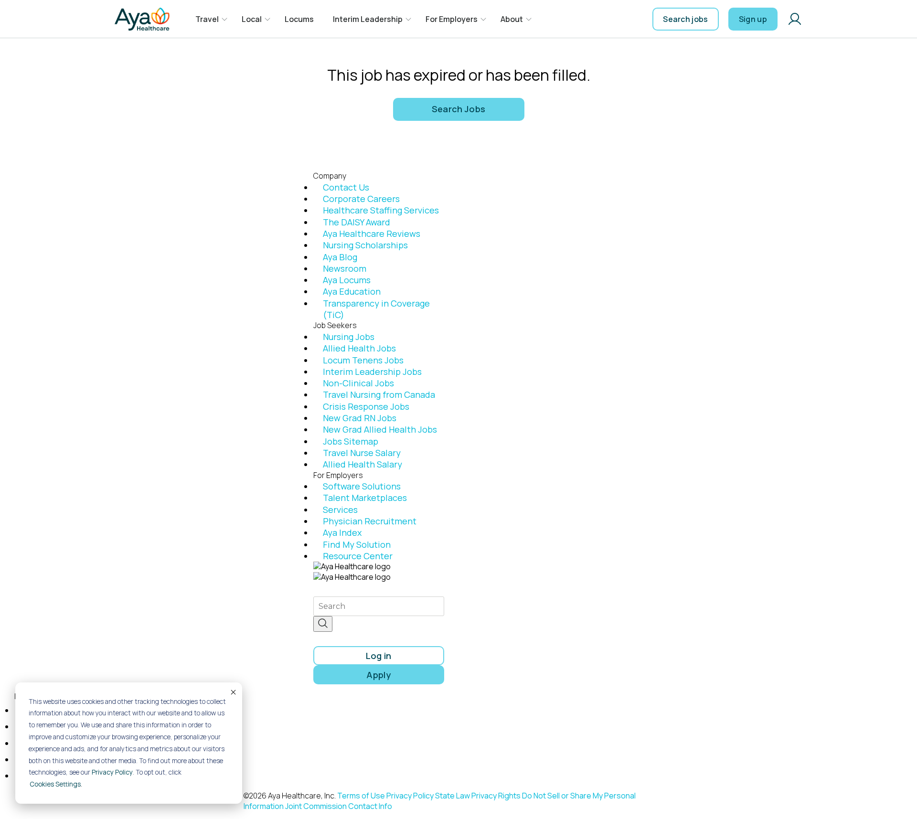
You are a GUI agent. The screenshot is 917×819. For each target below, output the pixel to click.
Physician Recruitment (369, 521)
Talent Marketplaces (365, 497)
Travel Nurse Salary (362, 452)
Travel (207, 19)
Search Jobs (459, 109)
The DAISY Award (356, 222)
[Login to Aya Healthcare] (794, 19)
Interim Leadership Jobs (372, 371)
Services (340, 509)
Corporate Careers (361, 198)
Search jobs (685, 19)
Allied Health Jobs (359, 348)
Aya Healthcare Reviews (371, 233)
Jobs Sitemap (350, 441)
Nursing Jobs (348, 336)
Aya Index (342, 532)
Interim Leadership (368, 19)
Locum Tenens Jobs (363, 360)
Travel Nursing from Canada (379, 394)
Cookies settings (55, 784)
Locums (299, 19)
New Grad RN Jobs (359, 418)
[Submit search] (322, 624)
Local (252, 19)
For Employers (452, 19)
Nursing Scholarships (365, 245)
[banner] (142, 19)
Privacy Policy (112, 772)
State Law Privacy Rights (478, 795)
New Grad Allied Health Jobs (380, 429)
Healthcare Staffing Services (381, 210)
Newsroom (344, 268)
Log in (379, 655)
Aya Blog (340, 257)
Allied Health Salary (362, 464)
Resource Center (358, 556)
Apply (378, 675)
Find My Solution (357, 544)
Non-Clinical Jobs (358, 383)
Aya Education (352, 291)
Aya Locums (347, 280)
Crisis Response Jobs (366, 406)
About (512, 19)
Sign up (753, 19)
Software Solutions (362, 486)
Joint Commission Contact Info (338, 806)
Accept (232, 692)
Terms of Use (361, 795)
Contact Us (346, 187)
